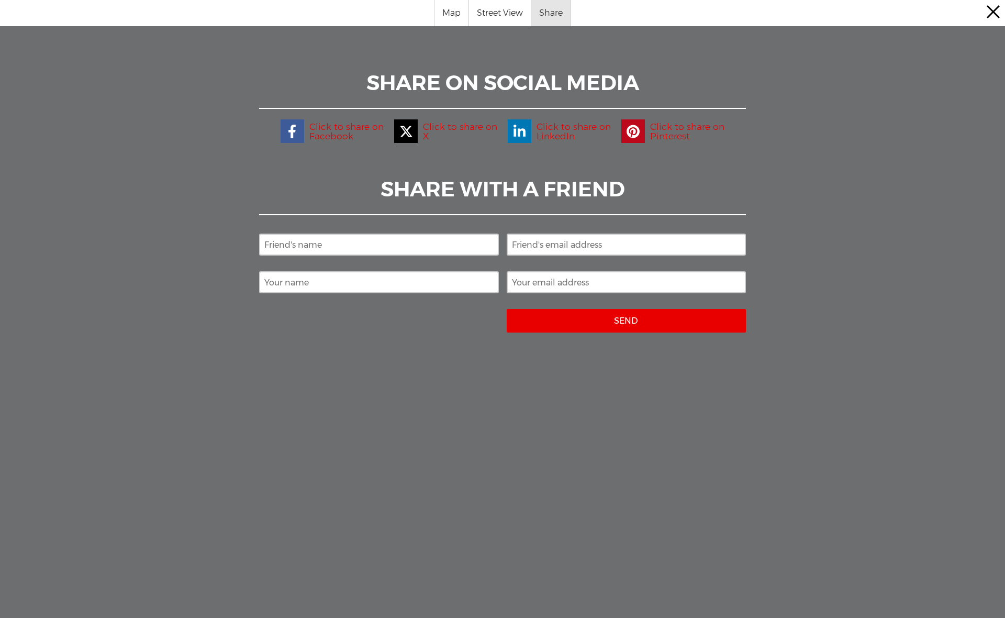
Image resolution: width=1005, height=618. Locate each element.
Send (626, 321)
